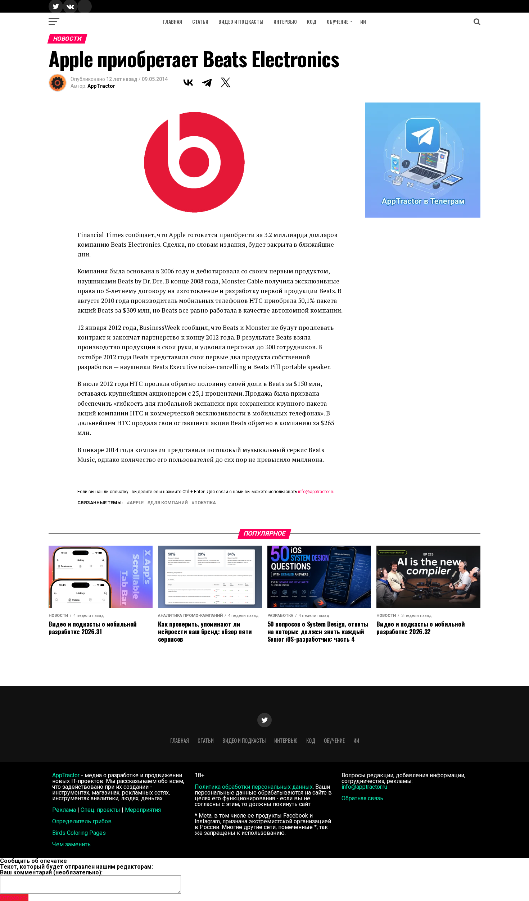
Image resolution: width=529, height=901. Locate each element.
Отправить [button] (14, 897)
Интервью (285, 21)
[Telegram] (207, 82)
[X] (225, 82)
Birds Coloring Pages (79, 832)
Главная (172, 21)
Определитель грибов (82, 821)
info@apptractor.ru (316, 491)
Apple (137, 503)
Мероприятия (143, 809)
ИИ (363, 21)
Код (312, 21)
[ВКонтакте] (188, 82)
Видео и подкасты (240, 21)
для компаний (169, 503)
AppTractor (101, 86)
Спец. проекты (100, 809)
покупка (205, 503)
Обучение (337, 21)
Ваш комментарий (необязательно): (51, 872)
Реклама (64, 809)
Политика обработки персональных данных (254, 786)
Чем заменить (71, 844)
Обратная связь (362, 798)
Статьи (200, 21)
